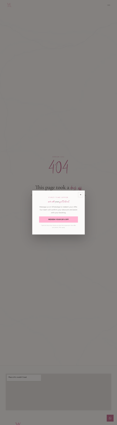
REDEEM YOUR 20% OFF (58, 219)
